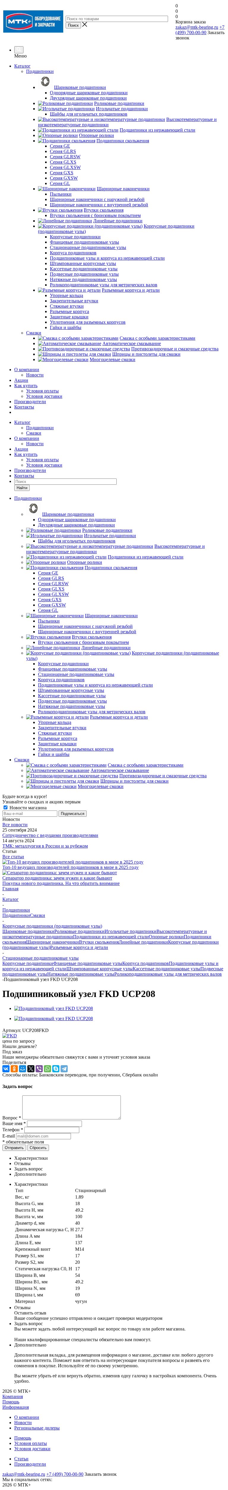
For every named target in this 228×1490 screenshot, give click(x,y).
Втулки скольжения (99, 942)
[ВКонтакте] (6, 1068)
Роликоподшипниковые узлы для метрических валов (168, 974)
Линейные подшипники (143, 942)
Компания (12, 1396)
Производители (30, 401)
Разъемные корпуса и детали (79, 947)
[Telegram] (64, 1068)
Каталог (22, 65)
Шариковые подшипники (28, 931)
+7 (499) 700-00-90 (199, 30)
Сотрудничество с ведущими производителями (50, 835)
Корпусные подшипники (27, 963)
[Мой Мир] (22, 1068)
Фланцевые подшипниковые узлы (87, 963)
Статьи (21, 1458)
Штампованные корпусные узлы (99, 968)
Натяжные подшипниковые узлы (80, 974)
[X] (30, 1068)
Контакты (24, 406)
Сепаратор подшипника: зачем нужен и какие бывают (57, 877)
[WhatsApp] (47, 1068)
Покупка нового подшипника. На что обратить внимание (61, 883)
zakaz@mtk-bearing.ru (196, 27)
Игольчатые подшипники (130, 931)
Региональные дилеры (37, 1427)
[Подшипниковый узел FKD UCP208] (53, 1008)
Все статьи (13, 856)
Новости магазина (27, 807)
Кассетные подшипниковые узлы (166, 968)
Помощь (10, 1401)
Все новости (15, 824)
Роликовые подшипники (79, 931)
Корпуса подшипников (145, 963)
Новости (35, 374)
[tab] (120, 1158)
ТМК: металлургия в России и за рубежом (45, 845)
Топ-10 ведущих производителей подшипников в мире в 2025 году (70, 867)
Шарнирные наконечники (52, 942)
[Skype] (55, 1068)
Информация (15, 1407)
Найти (22, 488)
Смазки (33, 432)
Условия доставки (44, 396)
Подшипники (40, 427)
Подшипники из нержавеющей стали (111, 936)
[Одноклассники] (14, 1068)
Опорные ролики (166, 936)
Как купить (25, 385)
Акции (21, 380)
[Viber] (39, 1068)
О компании (26, 369)
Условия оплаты (42, 390)
